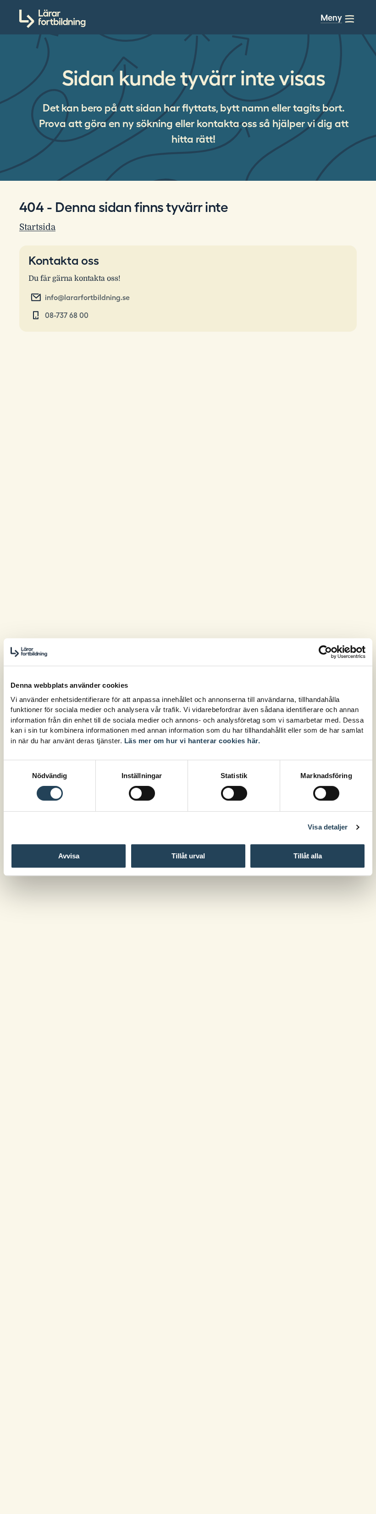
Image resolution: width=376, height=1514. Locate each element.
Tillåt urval (188, 856)
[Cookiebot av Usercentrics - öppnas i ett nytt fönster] (325, 652)
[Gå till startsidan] (52, 19)
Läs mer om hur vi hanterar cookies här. (192, 741)
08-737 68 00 (66, 315)
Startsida (37, 227)
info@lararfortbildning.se (87, 297)
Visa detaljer (328, 827)
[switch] (142, 793)
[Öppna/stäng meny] (349, 18)
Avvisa (68, 856)
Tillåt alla (307, 856)
